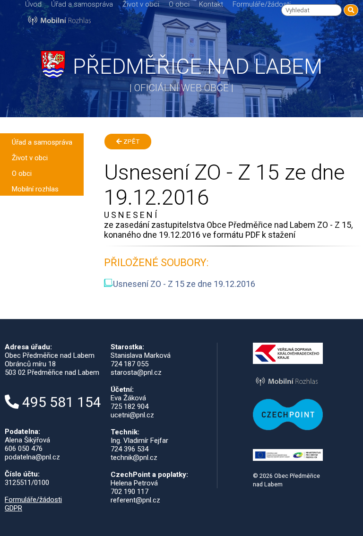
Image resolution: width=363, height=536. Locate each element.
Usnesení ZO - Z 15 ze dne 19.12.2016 (184, 284)
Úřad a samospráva (82, 4)
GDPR (13, 508)
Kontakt (211, 4)
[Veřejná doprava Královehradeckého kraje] (288, 361)
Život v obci (140, 4)
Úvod (33, 4)
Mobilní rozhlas (35, 189)
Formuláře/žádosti (262, 4)
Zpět (130, 141)
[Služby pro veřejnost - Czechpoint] (288, 428)
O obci (179, 4)
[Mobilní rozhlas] (288, 386)
